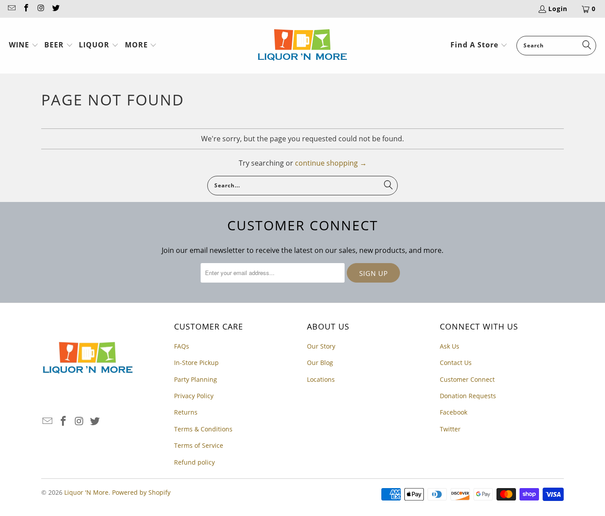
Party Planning (195, 379)
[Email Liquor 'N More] (11, 8)
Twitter (450, 429)
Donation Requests (468, 396)
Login (557, 8)
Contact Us (456, 362)
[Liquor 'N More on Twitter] (55, 8)
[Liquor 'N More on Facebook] (26, 8)
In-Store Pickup (196, 362)
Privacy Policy (193, 396)
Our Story (321, 346)
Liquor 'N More (86, 492)
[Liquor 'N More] (302, 45)
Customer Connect (467, 379)
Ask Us (449, 346)
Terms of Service (198, 445)
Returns (186, 412)
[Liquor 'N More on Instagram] (40, 8)
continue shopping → (331, 163)
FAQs (181, 346)
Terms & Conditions (203, 429)
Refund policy (194, 462)
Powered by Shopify (141, 492)
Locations (321, 379)
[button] (24, 45)
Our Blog (320, 362)
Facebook (453, 412)
